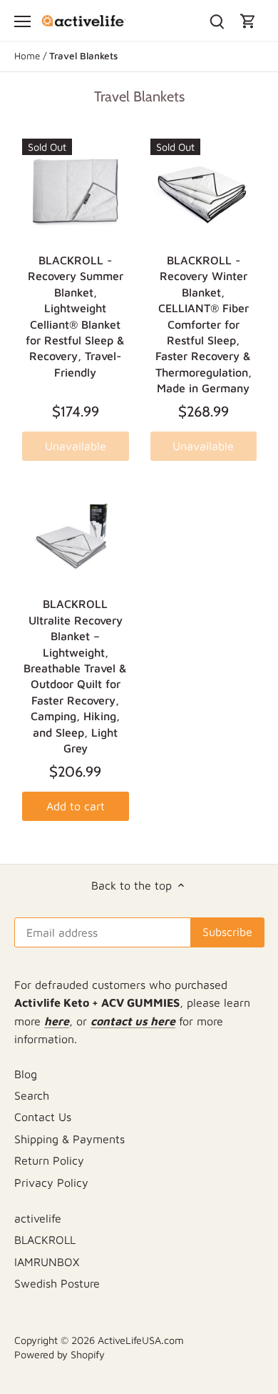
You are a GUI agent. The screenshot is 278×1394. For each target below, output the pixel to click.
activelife (37, 1218)
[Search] (216, 20)
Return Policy (49, 1160)
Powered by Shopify (59, 1354)
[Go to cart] (248, 20)
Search (31, 1095)
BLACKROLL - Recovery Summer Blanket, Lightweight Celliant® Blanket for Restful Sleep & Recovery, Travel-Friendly (75, 316)
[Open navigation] (22, 21)
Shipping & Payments (69, 1138)
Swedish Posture (57, 1283)
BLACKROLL (45, 1239)
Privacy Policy (51, 1182)
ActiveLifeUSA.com (141, 1340)
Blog (25, 1073)
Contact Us (42, 1116)
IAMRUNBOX (46, 1261)
